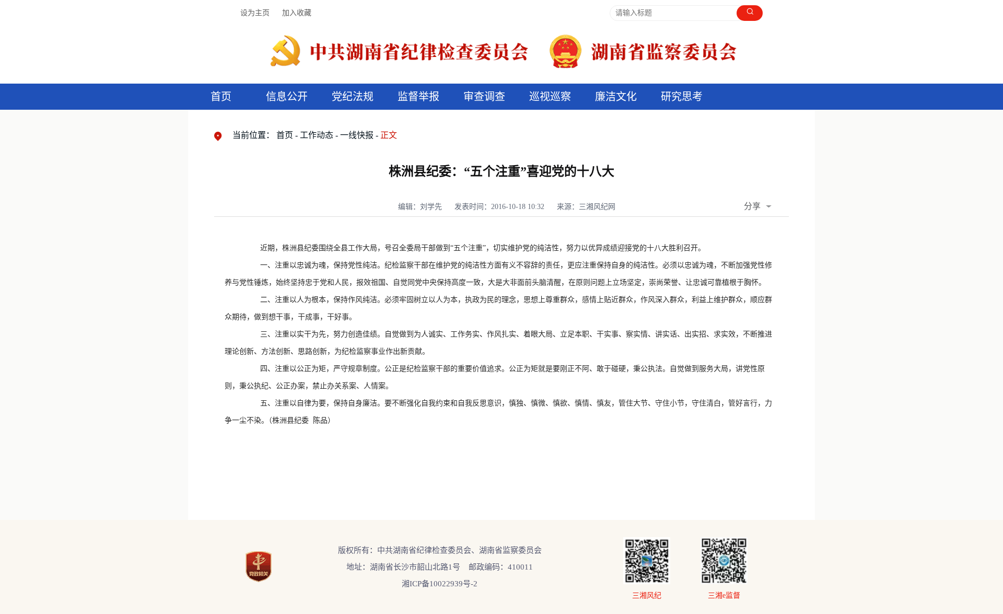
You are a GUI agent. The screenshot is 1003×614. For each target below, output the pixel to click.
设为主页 (255, 13)
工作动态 (316, 135)
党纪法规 (353, 96)
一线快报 (357, 135)
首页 (221, 96)
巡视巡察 (550, 96)
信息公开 (287, 96)
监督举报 (418, 96)
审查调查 (484, 96)
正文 (388, 135)
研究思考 (682, 96)
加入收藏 (296, 13)
